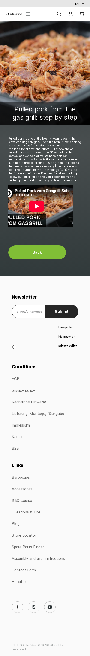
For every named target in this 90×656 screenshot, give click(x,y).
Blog (15, 523)
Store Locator (24, 535)
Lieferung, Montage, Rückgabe (38, 413)
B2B (15, 448)
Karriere (18, 436)
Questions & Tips (26, 512)
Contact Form (24, 570)
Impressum (21, 425)
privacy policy (23, 390)
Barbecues (21, 477)
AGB (15, 378)
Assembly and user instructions (38, 558)
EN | (78, 3)
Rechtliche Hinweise (29, 402)
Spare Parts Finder (28, 547)
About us (19, 581)
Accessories (22, 489)
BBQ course (22, 500)
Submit (61, 311)
